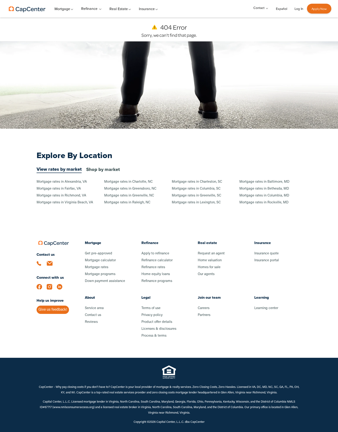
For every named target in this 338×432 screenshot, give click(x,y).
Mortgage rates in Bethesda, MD (264, 188)
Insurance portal (266, 260)
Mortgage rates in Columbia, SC (196, 188)
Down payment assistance (105, 281)
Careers (203, 308)
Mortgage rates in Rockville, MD (264, 202)
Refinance (89, 8)
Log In (299, 8)
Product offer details (156, 322)
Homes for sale (209, 267)
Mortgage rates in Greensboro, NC (130, 188)
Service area (94, 308)
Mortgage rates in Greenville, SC (196, 195)
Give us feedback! (52, 310)
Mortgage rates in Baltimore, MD (264, 182)
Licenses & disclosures (158, 329)
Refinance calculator (157, 260)
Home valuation (210, 260)
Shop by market (103, 169)
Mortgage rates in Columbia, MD (264, 195)
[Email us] (52, 266)
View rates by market (59, 169)
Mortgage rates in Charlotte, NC (128, 182)
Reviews (91, 322)
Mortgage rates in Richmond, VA (61, 195)
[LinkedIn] (62, 289)
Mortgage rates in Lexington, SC (196, 202)
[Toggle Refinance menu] (100, 8)
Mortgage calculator (100, 260)
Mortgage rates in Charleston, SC (197, 182)
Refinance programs (156, 281)
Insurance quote (266, 253)
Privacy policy (152, 315)
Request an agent (211, 253)
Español (281, 8)
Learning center (266, 308)
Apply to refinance (155, 253)
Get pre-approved (98, 253)
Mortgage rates (96, 267)
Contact (258, 8)
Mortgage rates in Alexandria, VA (62, 182)
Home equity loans (155, 274)
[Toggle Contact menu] (267, 8)
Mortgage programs (100, 274)
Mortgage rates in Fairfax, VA (59, 188)
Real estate (207, 242)
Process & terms (153, 336)
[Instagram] (52, 289)
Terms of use (150, 308)
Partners (204, 315)
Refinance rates (153, 267)
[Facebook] (42, 289)
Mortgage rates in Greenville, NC (129, 195)
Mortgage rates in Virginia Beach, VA (65, 202)
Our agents (206, 274)
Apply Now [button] (319, 9)
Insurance (262, 242)
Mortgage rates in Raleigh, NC (127, 202)
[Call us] (42, 266)
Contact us (93, 315)
